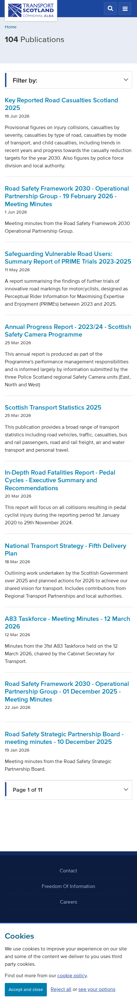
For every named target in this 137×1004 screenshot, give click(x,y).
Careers (68, 902)
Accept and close (26, 989)
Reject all (61, 989)
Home (11, 27)
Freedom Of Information (68, 886)
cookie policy (72, 975)
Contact (68, 870)
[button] (110, 8)
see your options (96, 989)
